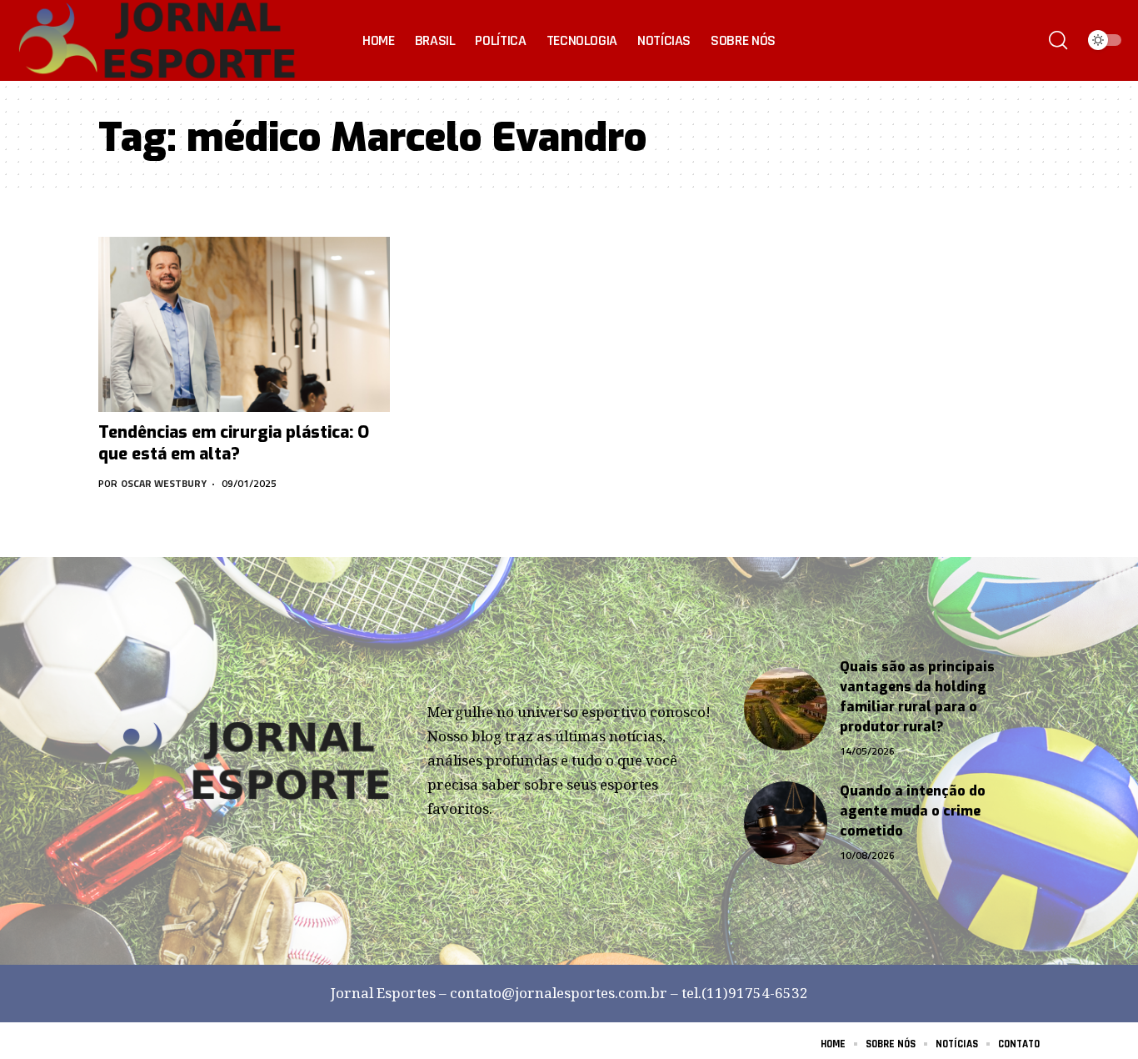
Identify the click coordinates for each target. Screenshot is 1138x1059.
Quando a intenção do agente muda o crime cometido (913, 811)
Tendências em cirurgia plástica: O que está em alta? (233, 443)
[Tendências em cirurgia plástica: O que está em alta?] (244, 324)
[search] (1058, 40)
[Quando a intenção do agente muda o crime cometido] (785, 823)
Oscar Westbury (164, 483)
